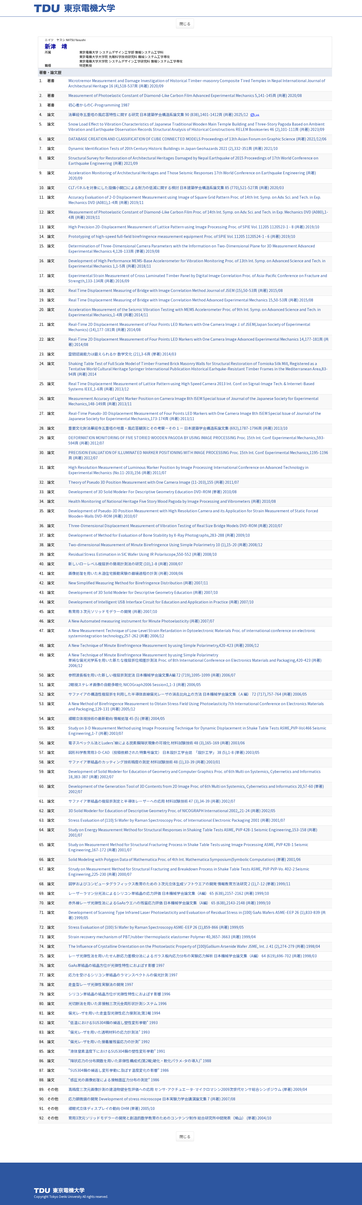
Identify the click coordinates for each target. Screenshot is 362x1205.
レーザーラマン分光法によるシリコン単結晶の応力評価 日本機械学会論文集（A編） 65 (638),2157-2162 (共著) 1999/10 (168, 893)
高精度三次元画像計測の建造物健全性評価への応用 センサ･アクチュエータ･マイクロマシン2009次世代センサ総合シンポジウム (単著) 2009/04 (187, 1089)
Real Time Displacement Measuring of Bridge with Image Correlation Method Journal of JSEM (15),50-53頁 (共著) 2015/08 (175, 290)
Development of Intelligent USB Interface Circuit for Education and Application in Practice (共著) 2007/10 (161, 601)
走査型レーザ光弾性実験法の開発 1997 (100, 984)
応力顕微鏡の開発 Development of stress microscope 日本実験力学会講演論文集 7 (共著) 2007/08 (151, 1098)
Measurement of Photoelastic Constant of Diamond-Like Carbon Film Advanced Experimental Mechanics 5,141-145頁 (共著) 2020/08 (185, 95)
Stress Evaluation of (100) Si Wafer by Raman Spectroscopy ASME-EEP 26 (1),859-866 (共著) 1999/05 (156, 927)
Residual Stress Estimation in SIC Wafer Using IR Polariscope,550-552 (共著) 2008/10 (142, 554)
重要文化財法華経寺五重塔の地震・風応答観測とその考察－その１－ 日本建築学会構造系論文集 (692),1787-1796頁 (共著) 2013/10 (178, 428)
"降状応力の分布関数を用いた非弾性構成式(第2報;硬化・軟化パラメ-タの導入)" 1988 (139, 1060)
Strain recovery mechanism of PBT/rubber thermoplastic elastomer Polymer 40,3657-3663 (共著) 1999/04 (162, 936)
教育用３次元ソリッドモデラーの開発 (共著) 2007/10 (112, 611)
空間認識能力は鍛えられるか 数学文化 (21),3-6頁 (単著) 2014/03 (122, 354)
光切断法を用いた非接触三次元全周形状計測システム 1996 (117, 1003)
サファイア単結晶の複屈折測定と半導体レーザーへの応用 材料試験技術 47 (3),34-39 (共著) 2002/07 (151, 801)
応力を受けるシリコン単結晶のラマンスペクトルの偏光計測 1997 (123, 974)
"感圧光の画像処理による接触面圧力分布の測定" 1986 (113, 1079)
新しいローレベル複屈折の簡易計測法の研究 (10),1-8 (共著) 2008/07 (125, 563)
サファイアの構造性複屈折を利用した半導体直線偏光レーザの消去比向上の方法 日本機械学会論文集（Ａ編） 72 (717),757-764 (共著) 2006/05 (187, 694)
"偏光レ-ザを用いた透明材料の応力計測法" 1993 (109, 1032)
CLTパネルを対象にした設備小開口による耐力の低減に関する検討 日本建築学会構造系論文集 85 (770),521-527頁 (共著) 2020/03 (176, 187)
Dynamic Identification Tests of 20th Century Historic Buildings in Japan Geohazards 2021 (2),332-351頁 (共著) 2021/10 (173, 148)
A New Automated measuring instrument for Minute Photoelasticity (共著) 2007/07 (141, 621)
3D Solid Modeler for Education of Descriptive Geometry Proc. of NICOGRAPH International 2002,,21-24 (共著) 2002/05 (171, 810)
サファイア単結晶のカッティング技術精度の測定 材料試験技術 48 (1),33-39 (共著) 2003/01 (144, 761)
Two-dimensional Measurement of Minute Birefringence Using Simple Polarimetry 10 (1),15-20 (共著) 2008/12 (165, 544)
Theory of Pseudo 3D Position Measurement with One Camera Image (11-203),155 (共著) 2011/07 (153, 482)
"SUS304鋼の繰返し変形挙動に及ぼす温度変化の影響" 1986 (118, 1070)
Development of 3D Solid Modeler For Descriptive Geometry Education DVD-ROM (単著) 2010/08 (152, 491)
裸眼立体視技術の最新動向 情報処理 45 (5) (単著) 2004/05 (116, 718)
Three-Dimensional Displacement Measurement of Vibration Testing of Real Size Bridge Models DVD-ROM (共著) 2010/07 (175, 525)
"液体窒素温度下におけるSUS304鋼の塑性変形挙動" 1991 (116, 1051)
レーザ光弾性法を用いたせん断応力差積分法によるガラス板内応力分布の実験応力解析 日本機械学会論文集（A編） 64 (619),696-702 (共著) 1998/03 (192, 955)
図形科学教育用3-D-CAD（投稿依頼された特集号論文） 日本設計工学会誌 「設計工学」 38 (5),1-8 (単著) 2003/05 (163, 752)
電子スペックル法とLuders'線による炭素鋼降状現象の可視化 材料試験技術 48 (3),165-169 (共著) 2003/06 (156, 742)
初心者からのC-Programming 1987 (99, 105)
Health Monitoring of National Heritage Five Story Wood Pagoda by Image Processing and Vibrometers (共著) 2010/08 (172, 501)
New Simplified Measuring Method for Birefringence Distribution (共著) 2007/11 (138, 582)
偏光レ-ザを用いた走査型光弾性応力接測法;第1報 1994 (114, 1013)
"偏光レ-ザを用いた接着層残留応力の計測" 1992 (109, 1041)
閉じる (185, 23)
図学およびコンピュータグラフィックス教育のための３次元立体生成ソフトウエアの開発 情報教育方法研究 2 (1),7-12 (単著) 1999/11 (179, 883)
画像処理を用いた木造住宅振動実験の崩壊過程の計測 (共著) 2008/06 (125, 573)
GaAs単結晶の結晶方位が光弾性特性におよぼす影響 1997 (116, 965)
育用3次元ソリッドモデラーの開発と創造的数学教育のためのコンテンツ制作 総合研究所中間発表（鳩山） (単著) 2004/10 (169, 1117)
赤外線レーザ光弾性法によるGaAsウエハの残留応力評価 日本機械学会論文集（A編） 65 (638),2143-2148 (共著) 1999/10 (169, 902)
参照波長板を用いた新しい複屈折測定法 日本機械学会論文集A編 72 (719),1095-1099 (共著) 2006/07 (152, 675)
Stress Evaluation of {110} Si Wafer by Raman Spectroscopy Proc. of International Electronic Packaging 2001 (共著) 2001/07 (176, 820)
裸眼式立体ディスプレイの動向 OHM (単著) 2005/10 (111, 1108)
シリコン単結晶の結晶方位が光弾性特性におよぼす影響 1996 (119, 994)
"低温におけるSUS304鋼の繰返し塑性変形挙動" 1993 (113, 1022)
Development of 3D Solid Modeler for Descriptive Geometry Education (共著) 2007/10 (143, 592)
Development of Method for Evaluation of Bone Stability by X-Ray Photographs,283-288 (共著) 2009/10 (159, 535)
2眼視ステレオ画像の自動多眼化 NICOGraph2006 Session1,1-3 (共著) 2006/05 (134, 684)
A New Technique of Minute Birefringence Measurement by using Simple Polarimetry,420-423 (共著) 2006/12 (163, 645)
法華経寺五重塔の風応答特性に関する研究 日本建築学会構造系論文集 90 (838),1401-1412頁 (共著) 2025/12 (158, 114)
